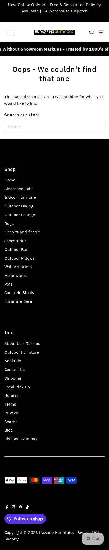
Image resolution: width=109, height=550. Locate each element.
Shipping (12, 378)
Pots (8, 284)
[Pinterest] (20, 507)
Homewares (15, 275)
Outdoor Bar (16, 249)
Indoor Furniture (20, 197)
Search (11, 421)
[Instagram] (13, 507)
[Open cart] (100, 32)
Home (10, 180)
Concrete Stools (19, 292)
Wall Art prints (18, 266)
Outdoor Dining (18, 206)
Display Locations (21, 438)
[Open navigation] (16, 32)
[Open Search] (91, 32)
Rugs (9, 223)
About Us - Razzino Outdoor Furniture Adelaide (22, 352)
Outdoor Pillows (19, 258)
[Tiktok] (27, 507)
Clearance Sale (18, 188)
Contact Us (14, 369)
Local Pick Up (17, 386)
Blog (8, 430)
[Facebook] (6, 507)
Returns (12, 395)
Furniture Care (18, 301)
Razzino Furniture (56, 532)
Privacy (11, 412)
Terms (10, 404)
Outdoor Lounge (19, 214)
